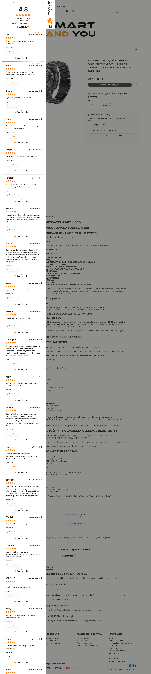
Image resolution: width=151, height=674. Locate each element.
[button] (3, 2)
